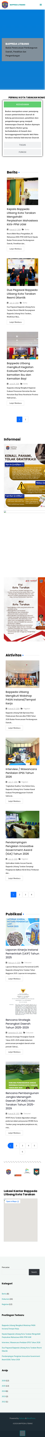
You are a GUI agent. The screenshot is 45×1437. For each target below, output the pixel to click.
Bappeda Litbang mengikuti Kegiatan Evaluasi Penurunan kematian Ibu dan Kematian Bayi (20, 370)
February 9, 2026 (14, 963)
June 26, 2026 (14, 384)
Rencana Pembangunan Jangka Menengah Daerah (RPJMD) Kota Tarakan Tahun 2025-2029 (22, 1100)
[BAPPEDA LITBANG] (5, 5)
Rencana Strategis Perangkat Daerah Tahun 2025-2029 (18, 1023)
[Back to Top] (22, 1433)
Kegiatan (27, 708)
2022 (4, 1402)
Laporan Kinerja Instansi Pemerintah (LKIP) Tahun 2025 (22, 953)
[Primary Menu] (40, 5)
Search (34, 1272)
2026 (4, 1380)
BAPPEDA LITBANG (17, 5)
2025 (4, 1386)
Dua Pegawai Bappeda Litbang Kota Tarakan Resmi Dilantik (22, 293)
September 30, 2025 (15, 1033)
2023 (4, 1396)
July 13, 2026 (14, 303)
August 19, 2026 (13, 708)
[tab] (22, 104)
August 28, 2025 (13, 1113)
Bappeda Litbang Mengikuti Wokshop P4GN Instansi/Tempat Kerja (21, 697)
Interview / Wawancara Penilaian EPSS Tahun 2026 (21, 773)
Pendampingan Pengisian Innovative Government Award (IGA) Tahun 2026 (19, 848)
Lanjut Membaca (15, 249)
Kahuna (22, 1418)
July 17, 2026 (12, 782)
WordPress (31, 1418)
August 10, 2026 (15, 229)
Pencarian (5, 1267)
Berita (27, 229)
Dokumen (28, 962)
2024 (4, 1391)
